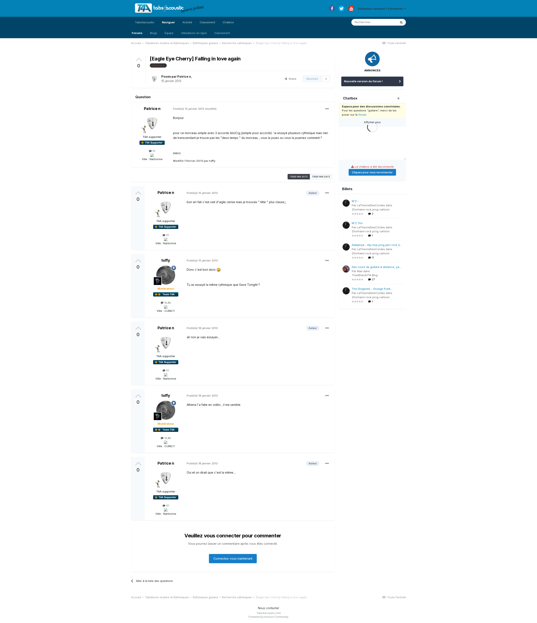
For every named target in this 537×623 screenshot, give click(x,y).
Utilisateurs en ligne (194, 33)
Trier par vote (299, 176)
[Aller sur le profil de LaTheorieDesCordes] (346, 203)
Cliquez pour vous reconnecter (372, 172)
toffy (165, 260)
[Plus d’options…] (327, 108)
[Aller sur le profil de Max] (346, 269)
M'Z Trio (357, 223)
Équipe (169, 33)
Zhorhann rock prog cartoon (371, 209)
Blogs (153, 33)
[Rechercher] (401, 22)
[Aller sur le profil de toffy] (165, 275)
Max (359, 271)
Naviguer (168, 22)
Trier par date (321, 176)
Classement (222, 33)
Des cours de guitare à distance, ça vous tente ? (375, 267)
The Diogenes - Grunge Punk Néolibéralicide (371, 289)
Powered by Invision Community (268, 616)
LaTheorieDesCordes (371, 205)
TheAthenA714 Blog (365, 275)
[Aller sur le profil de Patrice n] (154, 79)
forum (362, 114)
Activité (187, 22)
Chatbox (228, 22)
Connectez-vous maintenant (232, 558)
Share (291, 78)
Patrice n (184, 76)
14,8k (167, 302)
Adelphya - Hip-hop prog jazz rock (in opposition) (376, 245)
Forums (137, 33)
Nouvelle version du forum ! (363, 81)
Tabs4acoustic (144, 22)
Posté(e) (188, 108)
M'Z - (355, 201)
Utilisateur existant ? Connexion (381, 8)
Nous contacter (268, 608)
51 (153, 151)
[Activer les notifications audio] (400, 99)
